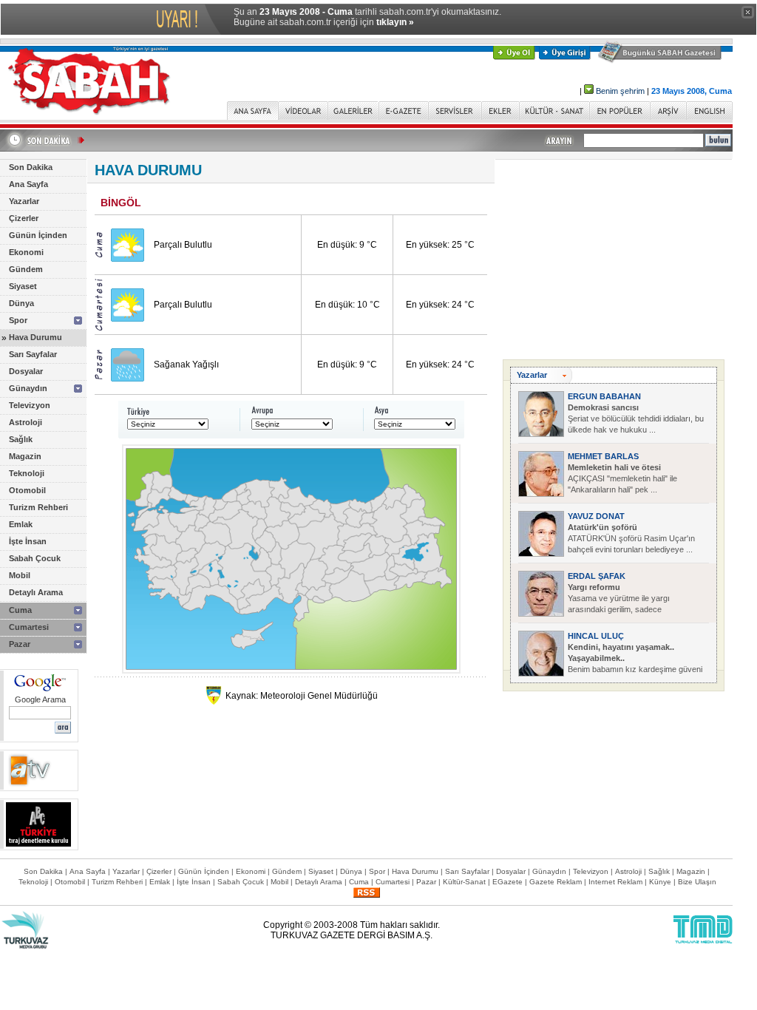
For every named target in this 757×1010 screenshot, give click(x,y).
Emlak (21, 524)
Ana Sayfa (28, 184)
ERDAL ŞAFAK (596, 576)
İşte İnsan (28, 541)
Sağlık (21, 439)
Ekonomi (26, 252)
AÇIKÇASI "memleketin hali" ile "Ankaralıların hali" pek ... (622, 478)
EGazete (507, 882)
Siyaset (23, 286)
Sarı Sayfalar (33, 354)
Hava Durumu (35, 337)
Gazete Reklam (555, 882)
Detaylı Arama (36, 592)
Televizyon (29, 405)
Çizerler (23, 218)
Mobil (19, 575)
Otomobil (27, 490)
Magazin (25, 456)
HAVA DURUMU (148, 170)
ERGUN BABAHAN (604, 396)
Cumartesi (29, 627)
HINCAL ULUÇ (596, 635)
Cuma (20, 610)
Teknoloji (26, 473)
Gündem (26, 269)
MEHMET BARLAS (603, 456)
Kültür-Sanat (464, 882)
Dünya (21, 303)
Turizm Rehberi (38, 507)
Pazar (19, 644)
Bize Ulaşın (697, 882)
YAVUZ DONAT (596, 516)
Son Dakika (30, 167)
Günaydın (28, 388)
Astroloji (25, 422)
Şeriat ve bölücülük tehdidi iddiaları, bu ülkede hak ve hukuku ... (636, 418)
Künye (660, 882)
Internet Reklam (615, 882)
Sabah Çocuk (35, 558)
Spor (18, 320)
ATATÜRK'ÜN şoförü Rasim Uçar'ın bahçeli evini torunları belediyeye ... (631, 538)
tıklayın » (395, 22)
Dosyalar (26, 371)
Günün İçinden (38, 235)
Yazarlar (24, 201)
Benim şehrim (620, 91)
